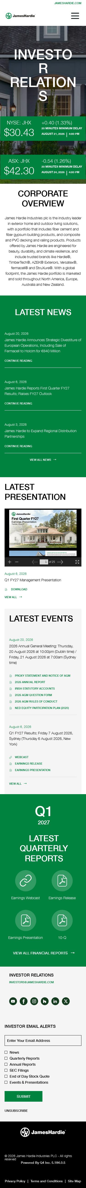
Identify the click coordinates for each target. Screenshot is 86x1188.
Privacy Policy (15, 1181)
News (14, 1052)
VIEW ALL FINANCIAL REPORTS (41, 953)
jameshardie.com (67, 3)
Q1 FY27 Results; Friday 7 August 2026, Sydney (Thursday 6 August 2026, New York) (41, 738)
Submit (24, 1096)
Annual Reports (23, 1064)
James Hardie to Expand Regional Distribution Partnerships (41, 433)
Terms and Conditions (47, 1181)
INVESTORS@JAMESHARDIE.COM (31, 982)
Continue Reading (18, 360)
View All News (40, 459)
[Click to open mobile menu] (75, 16)
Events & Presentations (29, 1082)
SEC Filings (19, 1070)
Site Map (74, 1181)
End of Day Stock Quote (30, 1076)
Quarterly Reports (24, 1058)
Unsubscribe (16, 1111)
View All (11, 597)
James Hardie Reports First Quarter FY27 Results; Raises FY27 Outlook (37, 391)
